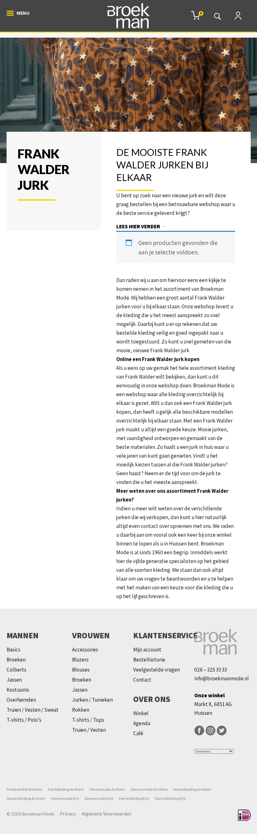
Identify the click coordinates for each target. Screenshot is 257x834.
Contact (142, 679)
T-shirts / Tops (88, 719)
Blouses (81, 669)
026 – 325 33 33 (210, 669)
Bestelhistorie (149, 659)
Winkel (141, 713)
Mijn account (147, 649)
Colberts (16, 669)
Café (138, 733)
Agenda (141, 723)
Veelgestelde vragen (156, 669)
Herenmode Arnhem (107, 789)
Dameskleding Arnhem (26, 798)
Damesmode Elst (99, 798)
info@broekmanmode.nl (221, 678)
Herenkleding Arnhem (192, 789)
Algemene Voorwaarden (106, 813)
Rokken (80, 709)
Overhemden (21, 699)
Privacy (68, 813)
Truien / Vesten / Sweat (33, 709)
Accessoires (85, 649)
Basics (13, 649)
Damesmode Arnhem (149, 789)
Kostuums (18, 689)
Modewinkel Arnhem (24, 789)
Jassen (14, 679)
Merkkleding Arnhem (66, 789)
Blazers (80, 659)
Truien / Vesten (89, 729)
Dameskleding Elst (170, 798)
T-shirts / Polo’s (24, 719)
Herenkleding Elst (134, 798)
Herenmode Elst (65, 798)
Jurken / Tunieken (92, 699)
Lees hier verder (138, 226)
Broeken (16, 659)
